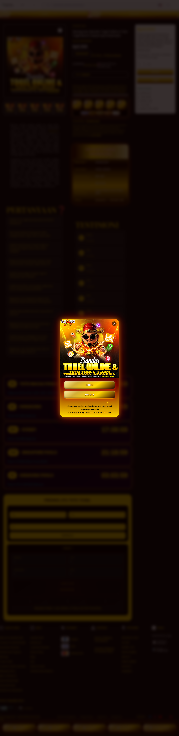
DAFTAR (89, 394)
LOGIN (89, 385)
